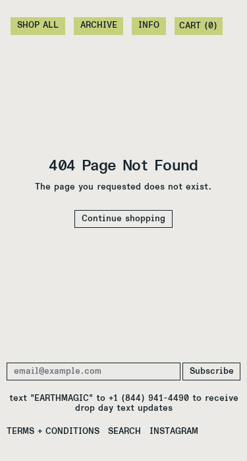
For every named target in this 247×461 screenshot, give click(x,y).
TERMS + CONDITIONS (53, 431)
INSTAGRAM (174, 431)
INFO (148, 25)
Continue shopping (123, 219)
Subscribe (212, 371)
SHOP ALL (38, 25)
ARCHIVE (98, 25)
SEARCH (124, 431)
